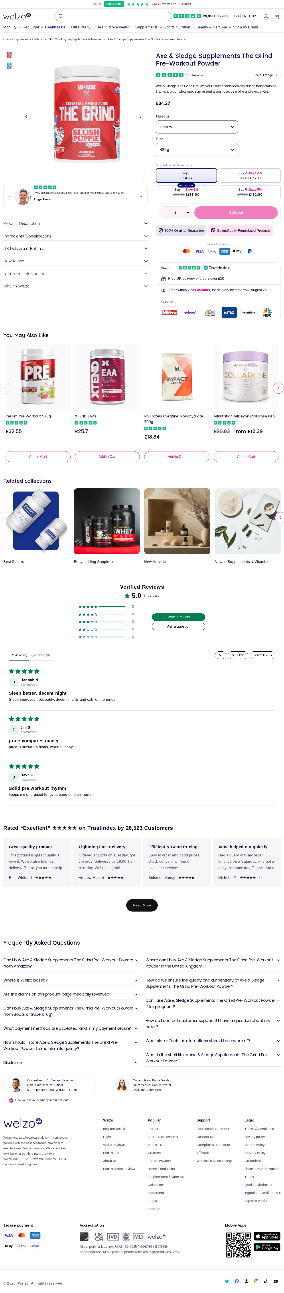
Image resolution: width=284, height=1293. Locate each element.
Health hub (111, 1153)
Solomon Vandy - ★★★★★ (171, 878)
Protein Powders (160, 1161)
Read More (142, 905)
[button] (13, 27)
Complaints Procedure (213, 1145)
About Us (109, 1161)
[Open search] (220, 655)
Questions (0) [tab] (40, 655)
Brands (153, 1129)
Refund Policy (254, 1145)
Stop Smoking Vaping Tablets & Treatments (77, 39)
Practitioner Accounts (213, 1129)
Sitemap (154, 1209)
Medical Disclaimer (258, 1185)
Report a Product (257, 1201)
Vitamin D (155, 1145)
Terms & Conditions (259, 1129)
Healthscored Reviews (119, 1169)
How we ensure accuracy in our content (41, 1100)
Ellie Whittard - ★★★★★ (30, 878)
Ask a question (178, 626)
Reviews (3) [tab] (19, 655)
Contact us (205, 1137)
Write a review (179, 617)
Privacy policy (255, 1137)
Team (249, 1177)
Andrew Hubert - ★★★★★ (101, 878)
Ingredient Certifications (263, 1193)
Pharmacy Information (261, 1169)
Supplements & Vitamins (30, 39)
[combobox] (113, 16)
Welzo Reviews (114, 1145)
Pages (152, 1201)
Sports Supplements (163, 1137)
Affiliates (203, 1153)
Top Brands (156, 1193)
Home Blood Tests (161, 1169)
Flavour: (163, 116)
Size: (160, 139)
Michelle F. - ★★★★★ (237, 878)
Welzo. (24, 1283)
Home (7, 39)
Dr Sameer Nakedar (60, 1080)
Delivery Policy (255, 1153)
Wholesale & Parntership (214, 1161)
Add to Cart (38, 457)
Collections (156, 1185)
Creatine (154, 1153)
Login (107, 1137)
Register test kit (114, 1129)
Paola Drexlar (161, 1080)
